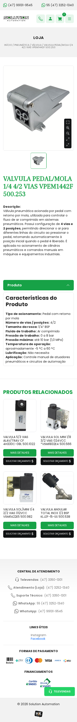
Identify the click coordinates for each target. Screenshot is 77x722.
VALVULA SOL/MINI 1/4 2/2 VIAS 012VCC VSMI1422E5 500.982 (18, 513)
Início (8, 45)
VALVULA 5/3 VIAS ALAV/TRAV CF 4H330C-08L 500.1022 (19, 440)
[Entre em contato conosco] (40, 18)
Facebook (38, 639)
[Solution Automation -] (16, 18)
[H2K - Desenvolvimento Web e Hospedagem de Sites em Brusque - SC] (38, 714)
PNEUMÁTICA (21, 45)
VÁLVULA (36, 45)
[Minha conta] (50, 18)
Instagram (38, 635)
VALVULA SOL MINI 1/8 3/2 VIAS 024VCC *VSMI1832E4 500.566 (56, 440)
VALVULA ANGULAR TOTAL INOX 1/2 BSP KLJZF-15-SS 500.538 (55, 513)
